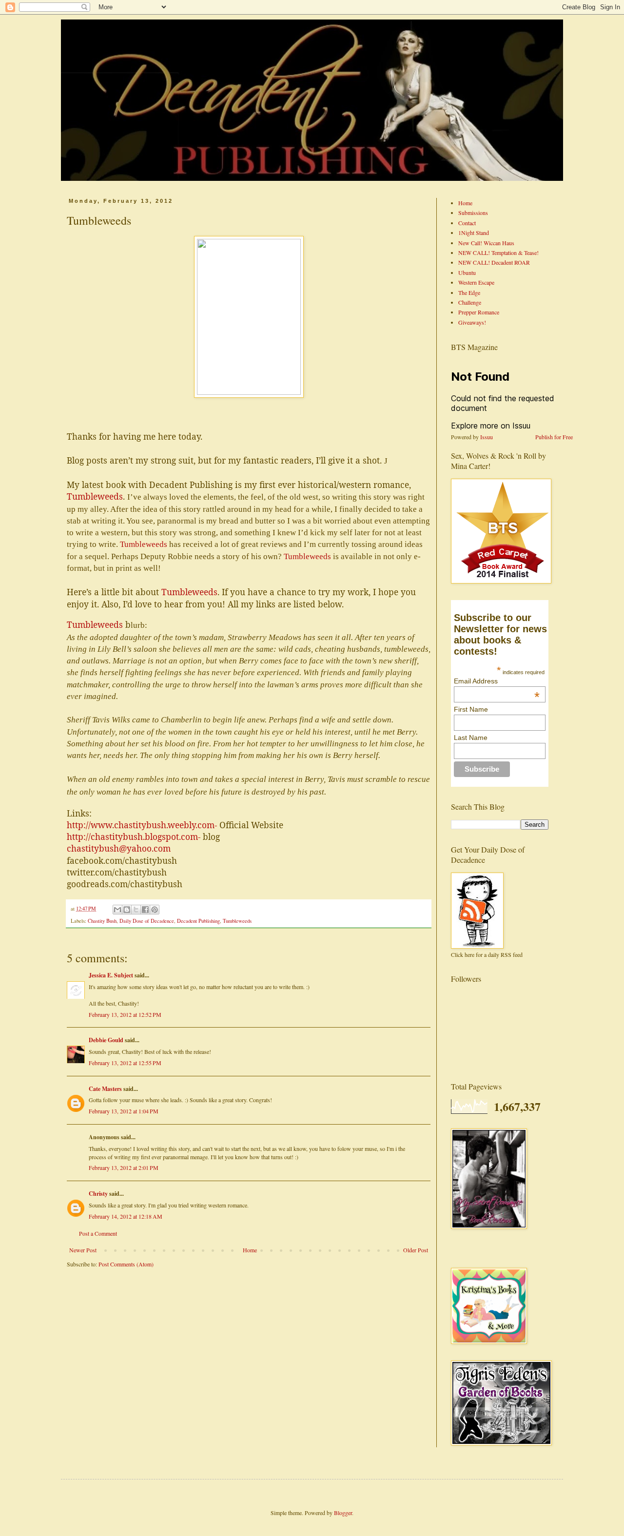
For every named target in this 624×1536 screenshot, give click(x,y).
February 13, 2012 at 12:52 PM (125, 1014)
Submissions (473, 212)
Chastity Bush (102, 920)
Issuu (486, 437)
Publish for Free (554, 437)
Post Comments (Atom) (126, 1264)
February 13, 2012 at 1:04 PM (123, 1111)
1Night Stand (473, 232)
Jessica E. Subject (111, 975)
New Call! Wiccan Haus (486, 243)
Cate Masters (105, 1089)
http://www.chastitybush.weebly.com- (142, 825)
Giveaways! (472, 322)
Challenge (469, 302)
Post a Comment (98, 1233)
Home (250, 1250)
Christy (98, 1193)
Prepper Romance (478, 312)
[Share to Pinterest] (154, 909)
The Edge (469, 292)
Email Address (497, 681)
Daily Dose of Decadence (146, 920)
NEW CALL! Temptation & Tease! (498, 252)
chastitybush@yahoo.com (119, 848)
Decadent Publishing (198, 920)
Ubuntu (467, 272)
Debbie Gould (106, 1040)
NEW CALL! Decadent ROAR (494, 262)
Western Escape (476, 282)
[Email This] (117, 909)
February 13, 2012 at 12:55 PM (125, 1063)
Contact (467, 223)
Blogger (343, 1513)
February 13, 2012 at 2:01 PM (123, 1167)
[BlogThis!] (127, 909)
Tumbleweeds (95, 496)
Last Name (471, 737)
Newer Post (83, 1250)
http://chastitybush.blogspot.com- (133, 836)
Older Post (415, 1250)
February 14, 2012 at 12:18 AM (125, 1216)
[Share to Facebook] (145, 909)
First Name (471, 709)
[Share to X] (136, 909)
